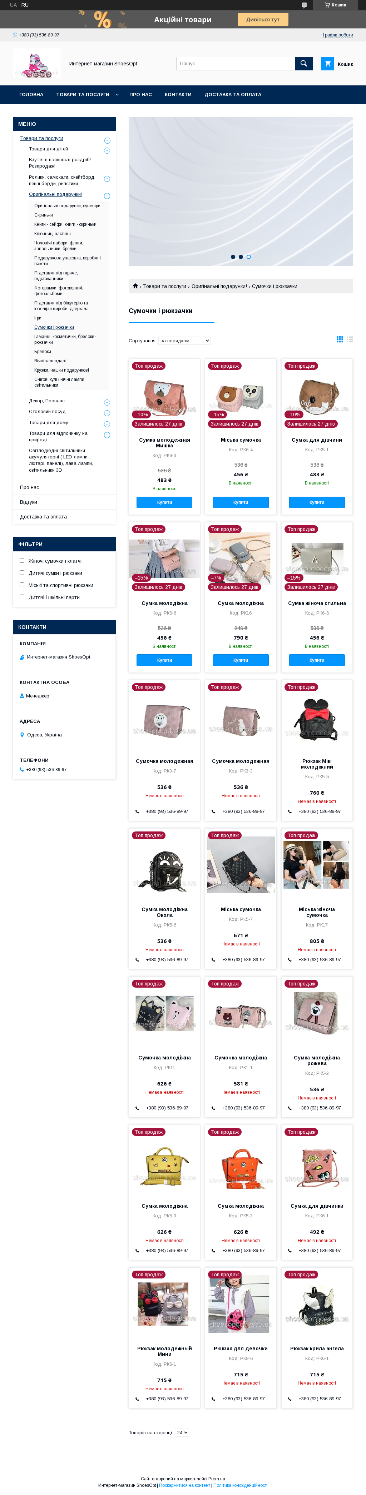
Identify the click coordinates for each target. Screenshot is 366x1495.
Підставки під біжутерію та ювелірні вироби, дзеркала (61, 306)
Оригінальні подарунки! (219, 286)
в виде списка (350, 341)
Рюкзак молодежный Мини (164, 1351)
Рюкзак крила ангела (317, 1348)
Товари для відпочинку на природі (58, 436)
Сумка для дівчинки (317, 1206)
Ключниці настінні (52, 233)
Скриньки (43, 215)
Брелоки (42, 351)
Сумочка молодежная (164, 761)
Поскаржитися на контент (184, 1485)
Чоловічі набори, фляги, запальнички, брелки (58, 245)
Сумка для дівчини (317, 440)
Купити (164, 502)
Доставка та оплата (232, 94)
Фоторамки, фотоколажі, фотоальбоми (58, 290)
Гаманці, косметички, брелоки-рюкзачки (65, 339)
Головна (31, 94)
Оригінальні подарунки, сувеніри (67, 205)
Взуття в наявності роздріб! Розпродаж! (60, 163)
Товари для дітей (48, 149)
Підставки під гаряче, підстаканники (56, 275)
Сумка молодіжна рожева (317, 1060)
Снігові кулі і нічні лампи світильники (59, 382)
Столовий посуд (47, 411)
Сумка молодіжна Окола (165, 912)
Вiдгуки (28, 502)
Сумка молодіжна (165, 603)
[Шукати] (304, 63)
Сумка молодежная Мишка (164, 442)
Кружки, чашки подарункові (61, 370)
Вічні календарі (50, 360)
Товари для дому (48, 422)
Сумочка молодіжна (164, 1058)
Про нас (140, 94)
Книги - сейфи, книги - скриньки (65, 224)
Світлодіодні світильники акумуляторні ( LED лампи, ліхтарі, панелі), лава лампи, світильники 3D (61, 460)
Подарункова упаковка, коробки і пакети (67, 260)
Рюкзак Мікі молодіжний (317, 764)
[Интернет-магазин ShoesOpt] (37, 76)
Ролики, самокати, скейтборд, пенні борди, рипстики (62, 180)
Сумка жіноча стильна (317, 603)
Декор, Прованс (47, 400)
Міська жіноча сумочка (317, 912)
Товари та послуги (82, 94)
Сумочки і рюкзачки (54, 327)
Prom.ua (216, 1478)
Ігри (37, 318)
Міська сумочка (241, 440)
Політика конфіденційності (240, 1485)
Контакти (178, 94)
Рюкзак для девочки (241, 1348)
